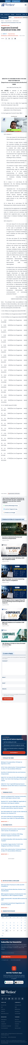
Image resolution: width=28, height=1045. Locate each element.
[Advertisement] (14, 61)
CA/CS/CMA (17, 1013)
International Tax (4, 1013)
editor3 (5, 34)
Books (8, 1)
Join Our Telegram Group (11, 509)
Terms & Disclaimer (12, 1037)
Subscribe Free (6, 956)
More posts (4, 789)
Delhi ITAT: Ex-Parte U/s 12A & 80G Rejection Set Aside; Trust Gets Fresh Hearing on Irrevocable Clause (14, 779)
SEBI (16, 1007)
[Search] (26, 14)
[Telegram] (22, 998)
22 (21, 928)
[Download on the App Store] (19, 982)
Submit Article (18, 1021)
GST (2, 1007)
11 (6, 925)
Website (4, 689)
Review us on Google (10, 512)
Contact (16, 1026)
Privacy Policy (4, 1037)
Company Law (18, 1005)
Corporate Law (8, 20)
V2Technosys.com (5, 1034)
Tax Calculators (4, 1028)
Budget (12, 14)
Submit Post (17, 1)
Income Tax (6, 14)
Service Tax (18, 14)
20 (14, 928)
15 (21, 925)
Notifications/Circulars (13, 35)
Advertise (17, 1023)
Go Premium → (14, 752)
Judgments (3, 1023)
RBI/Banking (17, 1009)
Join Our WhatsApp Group (11, 505)
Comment (5, 661)
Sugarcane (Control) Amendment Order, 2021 (11, 29)
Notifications (16, 20)
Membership (18, 1028)
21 (17, 928)
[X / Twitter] (5, 998)
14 (17, 925)
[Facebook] (2, 998)
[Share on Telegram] (15, 38)
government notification (14, 493)
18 (6, 928)
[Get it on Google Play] (9, 982)
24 (3, 930)
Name (4, 677)
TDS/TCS (3, 1011)
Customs (3, 1009)
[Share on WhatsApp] (12, 38)
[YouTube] (9, 998)
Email (4, 683)
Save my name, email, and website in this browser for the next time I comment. (15, 695)
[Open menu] (25, 5)
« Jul (2, 935)
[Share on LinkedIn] (9, 38)
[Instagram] (15, 998)
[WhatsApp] (19, 998)
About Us (17, 1019)
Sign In (23, 1)
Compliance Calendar (6, 1026)
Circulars (3, 1021)
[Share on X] (6, 38)
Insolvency (17, 1011)
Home (2, 14)
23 (25, 928)
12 (10, 925)
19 (10, 928)
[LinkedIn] (12, 998)
